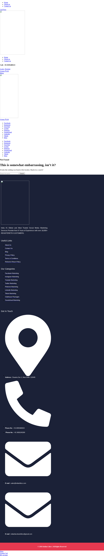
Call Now (3, 9)
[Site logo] (12, 54)
